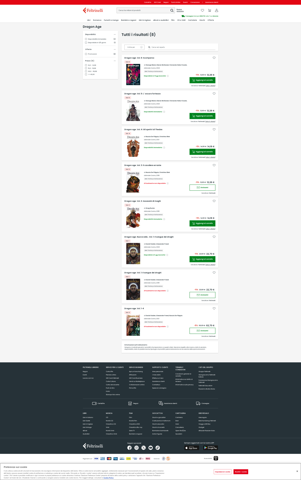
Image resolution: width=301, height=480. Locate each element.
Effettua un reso (157, 378)
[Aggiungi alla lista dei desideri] (214, 57)
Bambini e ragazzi (135, 434)
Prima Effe (132, 388)
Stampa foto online (113, 395)
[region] (150, 471)
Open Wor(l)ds (180, 431)
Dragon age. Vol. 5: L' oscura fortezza (142, 93)
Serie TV (132, 431)
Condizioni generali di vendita (183, 375)
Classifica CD (111, 424)
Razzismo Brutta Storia (207, 389)
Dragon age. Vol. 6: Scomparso (139, 58)
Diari (177, 421)
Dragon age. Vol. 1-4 (134, 308)
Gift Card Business (136, 378)
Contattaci (156, 385)
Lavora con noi (88, 378)
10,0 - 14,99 (92, 65)
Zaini (177, 424)
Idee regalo (203, 417)
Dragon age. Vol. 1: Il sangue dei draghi (142, 272)
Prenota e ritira (111, 375)
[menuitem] (89, 20)
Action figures (157, 434)
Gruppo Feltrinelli (204, 371)
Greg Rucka (150, 208)
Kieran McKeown (163, 65)
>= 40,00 (91, 74)
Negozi (166, 2)
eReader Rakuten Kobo (207, 431)
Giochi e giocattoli (158, 417)
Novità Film (133, 421)
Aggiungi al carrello (204, 80)
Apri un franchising (136, 371)
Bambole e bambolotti (160, 431)
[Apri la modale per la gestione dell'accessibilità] (216, 458)
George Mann (151, 65)
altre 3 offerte (210, 265)
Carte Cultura (111, 381)
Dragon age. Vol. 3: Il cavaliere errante (142, 165)
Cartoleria (179, 417)
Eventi (185, 2)
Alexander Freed (162, 244)
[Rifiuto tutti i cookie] (297, 471)
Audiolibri (86, 434)
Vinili (107, 427)
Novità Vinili (110, 431)
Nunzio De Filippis (152, 137)
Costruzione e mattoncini (161, 421)
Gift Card (157, 2)
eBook (85, 431)
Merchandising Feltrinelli (207, 421)
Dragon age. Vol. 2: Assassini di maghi (142, 201)
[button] (172, 10)
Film (130, 417)
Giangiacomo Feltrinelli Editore (207, 376)
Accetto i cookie (241, 472)
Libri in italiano (88, 417)
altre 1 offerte (210, 86)
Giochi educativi (158, 424)
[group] (184, 16)
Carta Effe (109, 371)
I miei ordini (156, 375)
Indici (108, 391)
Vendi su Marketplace (137, 381)
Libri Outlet (86, 421)
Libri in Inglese (88, 424)
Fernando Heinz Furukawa (179, 65)
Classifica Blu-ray (135, 427)
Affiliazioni (132, 375)
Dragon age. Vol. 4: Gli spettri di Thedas (143, 129)
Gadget (201, 427)
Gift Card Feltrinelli (112, 378)
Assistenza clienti (211, 2)
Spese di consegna (159, 388)
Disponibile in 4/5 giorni (97, 43)
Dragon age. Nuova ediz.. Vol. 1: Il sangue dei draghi (148, 237)
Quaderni (178, 434)
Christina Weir (164, 137)
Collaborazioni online (136, 385)
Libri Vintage (87, 427)
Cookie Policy (108, 477)
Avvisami (204, 187)
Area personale (157, 371)
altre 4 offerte (210, 121)
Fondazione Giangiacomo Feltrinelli (208, 381)
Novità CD (109, 421)
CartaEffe (147, 2)
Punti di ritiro (175, 2)
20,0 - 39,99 (92, 71)
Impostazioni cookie (222, 472)
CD (107, 417)
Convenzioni (195, 2)
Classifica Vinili (111, 434)
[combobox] (146, 10)
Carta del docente (112, 385)
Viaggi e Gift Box (204, 424)
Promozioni (92, 54)
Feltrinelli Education (205, 386)
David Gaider (151, 244)
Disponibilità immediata (97, 39)
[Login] (216, 10)
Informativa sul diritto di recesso (184, 380)
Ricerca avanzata (180, 10)
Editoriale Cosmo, (150, 68)
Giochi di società (158, 427)
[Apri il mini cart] (209, 10)
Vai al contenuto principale (92, 2)
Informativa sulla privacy (184, 385)
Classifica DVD (134, 424)
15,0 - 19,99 (92, 68)
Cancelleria (179, 427)
